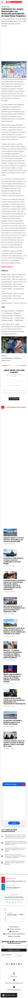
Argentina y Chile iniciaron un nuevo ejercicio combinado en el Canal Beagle (13, 561)
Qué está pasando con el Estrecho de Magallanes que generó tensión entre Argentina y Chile (14, 608)
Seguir (21, 914)
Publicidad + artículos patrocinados (15, 934)
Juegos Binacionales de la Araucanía (11, 358)
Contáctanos (15, 931)
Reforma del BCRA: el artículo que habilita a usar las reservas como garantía (14, 862)
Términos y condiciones (14, 936)
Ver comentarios (14, 398)
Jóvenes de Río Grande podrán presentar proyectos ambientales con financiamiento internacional (14, 701)
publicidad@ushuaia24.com (16, 881)
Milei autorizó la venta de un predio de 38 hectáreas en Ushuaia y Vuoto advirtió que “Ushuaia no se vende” (14, 631)
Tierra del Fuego (5, 6)
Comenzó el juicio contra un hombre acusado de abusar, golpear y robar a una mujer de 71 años (14, 743)
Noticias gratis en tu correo (14, 941)
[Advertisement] (14, 45)
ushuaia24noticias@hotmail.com (14, 989)
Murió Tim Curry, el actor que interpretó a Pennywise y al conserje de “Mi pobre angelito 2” (15, 856)
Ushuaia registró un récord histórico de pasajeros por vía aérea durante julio (13, 539)
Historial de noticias (15, 929)
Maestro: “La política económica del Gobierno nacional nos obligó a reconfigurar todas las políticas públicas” (12, 654)
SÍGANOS (14, 823)
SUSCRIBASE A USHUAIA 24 (14, 950)
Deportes (3, 356)
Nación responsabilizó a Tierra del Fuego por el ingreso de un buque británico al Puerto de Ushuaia (12, 678)
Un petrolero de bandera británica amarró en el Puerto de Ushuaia (12, 722)
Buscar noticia (15, 927)
